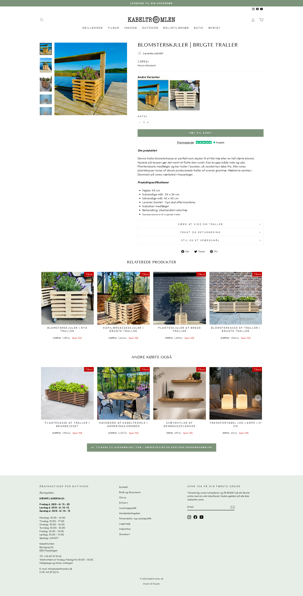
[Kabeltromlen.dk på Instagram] (189, 517)
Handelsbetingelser (129, 513)
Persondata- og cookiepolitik (135, 518)
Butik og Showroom (130, 492)
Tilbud (113, 27)
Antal (143, 116)
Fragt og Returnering (200, 232)
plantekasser (146, 170)
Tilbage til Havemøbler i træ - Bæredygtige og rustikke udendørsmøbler (153, 447)
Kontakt (123, 487)
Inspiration (125, 528)
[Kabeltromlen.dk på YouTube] (201, 517)
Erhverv (123, 502)
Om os (122, 497)
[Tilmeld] (233, 507)
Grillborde (92, 27)
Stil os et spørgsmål (200, 240)
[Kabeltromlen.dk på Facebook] (195, 517)
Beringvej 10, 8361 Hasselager (48, 549)
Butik (199, 27)
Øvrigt (214, 27)
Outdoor (150, 27)
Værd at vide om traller (200, 224)
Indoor (130, 27)
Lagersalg (124, 523)
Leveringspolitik (128, 508)
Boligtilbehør (176, 27)
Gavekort (124, 534)
